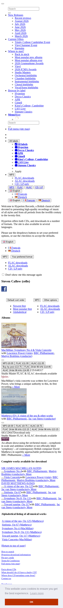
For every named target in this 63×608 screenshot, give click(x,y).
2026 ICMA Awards (25, 69)
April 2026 (20, 33)
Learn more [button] (37, 593)
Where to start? (16, 51)
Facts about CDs (8, 569)
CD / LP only (22, 184)
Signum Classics (23, 111)
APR (17, 99)
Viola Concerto (12, 477)
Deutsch (22, 197)
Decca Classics (23, 96)
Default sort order (16, 300)
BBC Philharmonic (44, 353)
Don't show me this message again (23, 274)
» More (16, 386)
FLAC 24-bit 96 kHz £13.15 (16, 429)
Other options (50, 300)
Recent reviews (23, 18)
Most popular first (22, 309)
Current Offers (16, 39)
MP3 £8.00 (8, 426)
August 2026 (22, 21)
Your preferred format (22, 257)
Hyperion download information (16, 554)
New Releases (15, 15)
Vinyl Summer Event (26, 45)
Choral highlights (24, 84)
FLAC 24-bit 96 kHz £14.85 (37, 367)
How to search (7, 551)
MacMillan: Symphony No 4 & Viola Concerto (26, 350)
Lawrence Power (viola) (19, 353)
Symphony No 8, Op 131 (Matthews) (22, 532)
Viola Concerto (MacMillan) (17, 539)
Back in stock (22, 54)
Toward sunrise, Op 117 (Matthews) (21, 535)
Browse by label (16, 90)
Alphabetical (19, 312)
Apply (18, 171)
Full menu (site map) (19, 129)
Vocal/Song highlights (26, 87)
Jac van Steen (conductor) (42, 418)
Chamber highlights (25, 78)
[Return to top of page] (13, 545)
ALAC (29, 187)
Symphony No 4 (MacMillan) (17, 528)
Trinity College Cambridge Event (32, 42)
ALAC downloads (25, 181)
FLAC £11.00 (22, 363)
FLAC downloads (24, 177)
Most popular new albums (28, 57)
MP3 (11, 174)
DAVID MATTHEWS (18, 483)
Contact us (6, 578)
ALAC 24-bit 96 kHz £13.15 (45, 429)
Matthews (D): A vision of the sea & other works (27, 415)
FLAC (20, 187)
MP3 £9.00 (8, 363)
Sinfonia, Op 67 (12, 492)
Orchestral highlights (26, 75)
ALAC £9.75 (36, 426)
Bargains (19, 48)
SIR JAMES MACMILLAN (21, 468)
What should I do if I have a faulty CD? (19, 572)
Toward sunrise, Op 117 (17, 504)
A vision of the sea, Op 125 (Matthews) (23, 521)
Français (22, 194)
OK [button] (31, 602)
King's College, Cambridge (29, 105)
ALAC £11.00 (37, 363)
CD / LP (39, 187)
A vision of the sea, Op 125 (18, 486)
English (16, 200)
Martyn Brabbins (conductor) (16, 356)
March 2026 (21, 36)
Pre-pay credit (7, 557)
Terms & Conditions (10, 560)
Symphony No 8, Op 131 (17, 498)
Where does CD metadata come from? (18, 575)
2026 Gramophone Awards (29, 63)
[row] (31, 355)
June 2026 (20, 27)
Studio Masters (23, 72)
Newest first (19, 306)
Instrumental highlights (27, 81)
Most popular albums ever (28, 60)
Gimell (18, 102)
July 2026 (20, 24)
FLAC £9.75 (22, 426)
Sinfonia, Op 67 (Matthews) (17, 524)
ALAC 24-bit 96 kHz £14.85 (16, 370)
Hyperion (20, 93)
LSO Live (20, 108)
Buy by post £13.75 (12, 367)
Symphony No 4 (13, 471)
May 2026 (20, 30)
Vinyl (18, 66)
